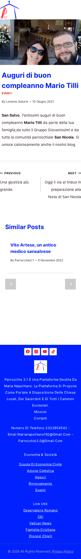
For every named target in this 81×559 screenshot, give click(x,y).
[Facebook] (28, 351)
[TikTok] (53, 351)
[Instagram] (36, 351)
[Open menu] (77, 9)
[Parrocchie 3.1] (9, 9)
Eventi (7, 93)
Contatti (40, 418)
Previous (10, 284)
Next (70, 284)
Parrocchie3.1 (24, 260)
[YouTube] (44, 351)
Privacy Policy (62, 551)
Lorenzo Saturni (17, 101)
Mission (40, 412)
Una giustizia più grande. (14, 181)
